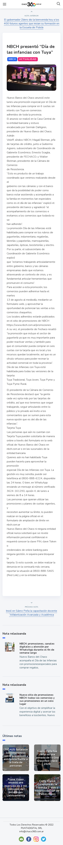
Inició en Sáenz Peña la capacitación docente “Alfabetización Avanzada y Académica (31, 613)
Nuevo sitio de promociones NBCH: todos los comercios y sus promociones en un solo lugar (37, 699)
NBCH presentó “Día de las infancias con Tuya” (31, 49)
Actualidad (27, 59)
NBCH (12, 59)
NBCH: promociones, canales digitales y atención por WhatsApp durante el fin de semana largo (36, 648)
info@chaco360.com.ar (31, 831)
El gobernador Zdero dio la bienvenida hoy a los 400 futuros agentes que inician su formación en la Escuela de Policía (31, 23)
